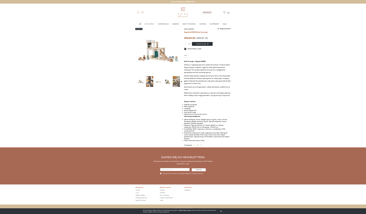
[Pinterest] (201, 145)
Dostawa (162, 190)
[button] (181, 81)
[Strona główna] (183, 12)
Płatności (162, 192)
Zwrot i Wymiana (164, 195)
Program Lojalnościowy (166, 198)
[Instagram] (142, 12)
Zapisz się (199, 169)
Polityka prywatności (141, 198)
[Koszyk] (229, 14)
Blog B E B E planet (140, 200)
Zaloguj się (187, 190)
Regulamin (188, 173)
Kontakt (137, 190)
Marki (225, 24)
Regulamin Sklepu (140, 195)
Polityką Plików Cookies (185, 210)
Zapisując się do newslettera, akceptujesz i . (183, 173)
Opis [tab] (185, 55)
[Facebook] (138, 12)
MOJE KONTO (207, 12)
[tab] (185, 56)
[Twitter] (197, 145)
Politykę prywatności (197, 173)
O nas (137, 192)
